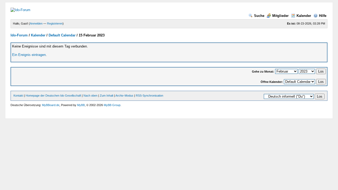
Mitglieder (280, 16)
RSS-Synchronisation (149, 95)
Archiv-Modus (124, 95)
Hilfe (322, 16)
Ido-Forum (19, 35)
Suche (259, 16)
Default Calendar (62, 35)
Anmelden (36, 23)
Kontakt (18, 95)
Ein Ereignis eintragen (29, 55)
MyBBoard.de (50, 105)
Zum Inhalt (106, 95)
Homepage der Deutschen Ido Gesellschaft (53, 95)
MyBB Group (112, 105)
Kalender (304, 16)
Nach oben (90, 95)
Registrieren (55, 23)
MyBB (81, 105)
